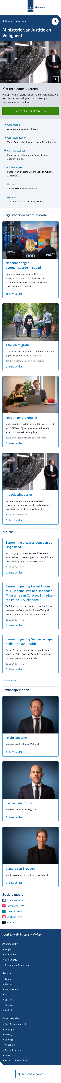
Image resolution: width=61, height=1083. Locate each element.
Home (8, 21)
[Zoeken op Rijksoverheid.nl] (55, 21)
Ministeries (22, 21)
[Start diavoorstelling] (56, 79)
